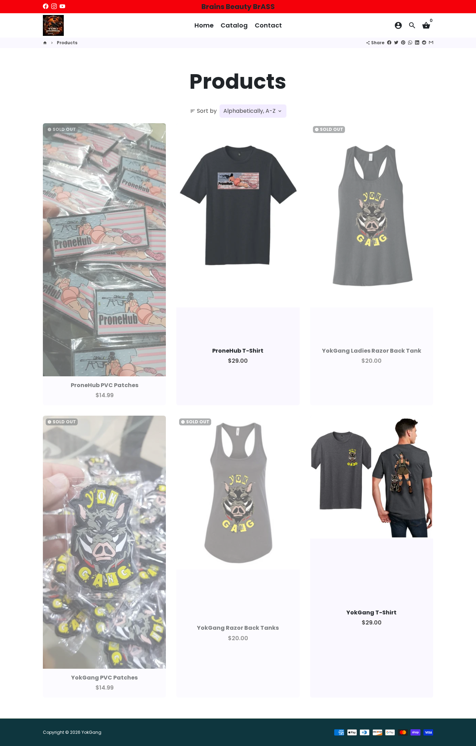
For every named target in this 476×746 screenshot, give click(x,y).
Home (204, 25)
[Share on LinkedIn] (417, 43)
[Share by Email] (431, 43)
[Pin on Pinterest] (403, 43)
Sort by (203, 111)
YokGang (91, 732)
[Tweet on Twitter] (396, 43)
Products (67, 43)
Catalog (234, 25)
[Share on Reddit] (424, 43)
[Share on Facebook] (389, 43)
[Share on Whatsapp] (410, 43)
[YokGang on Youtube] (62, 6)
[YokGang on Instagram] (54, 6)
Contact (268, 25)
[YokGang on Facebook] (45, 6)
